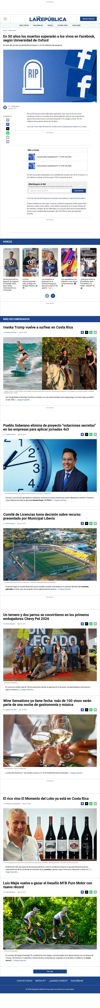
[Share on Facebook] (7, 124)
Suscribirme (78, 191)
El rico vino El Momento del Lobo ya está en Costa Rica (46, 799)
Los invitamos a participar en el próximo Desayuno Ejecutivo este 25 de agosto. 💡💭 (50, 283)
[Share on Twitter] (7, 128)
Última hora (12, 30)
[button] (88, 19)
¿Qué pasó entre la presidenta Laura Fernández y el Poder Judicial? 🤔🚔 (87, 283)
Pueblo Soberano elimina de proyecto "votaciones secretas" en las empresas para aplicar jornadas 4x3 (49, 427)
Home (5, 30)
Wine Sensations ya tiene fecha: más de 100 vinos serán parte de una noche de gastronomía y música (47, 703)
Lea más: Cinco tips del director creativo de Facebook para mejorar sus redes (57, 127)
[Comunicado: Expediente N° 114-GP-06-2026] (32, 166)
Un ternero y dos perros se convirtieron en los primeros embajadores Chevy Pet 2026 (46, 617)
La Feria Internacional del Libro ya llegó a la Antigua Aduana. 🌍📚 (30, 283)
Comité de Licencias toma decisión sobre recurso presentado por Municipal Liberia (42, 516)
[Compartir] (7, 141)
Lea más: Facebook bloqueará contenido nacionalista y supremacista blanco (56, 198)
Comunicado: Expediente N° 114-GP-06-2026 (54, 166)
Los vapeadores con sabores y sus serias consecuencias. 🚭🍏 (69, 282)
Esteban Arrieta (10, 434)
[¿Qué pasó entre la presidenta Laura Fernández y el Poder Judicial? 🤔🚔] (88, 262)
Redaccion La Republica (13, 803)
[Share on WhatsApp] (7, 133)
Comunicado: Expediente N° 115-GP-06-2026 (54, 157)
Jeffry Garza (15, 106)
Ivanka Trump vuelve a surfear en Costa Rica (38, 327)
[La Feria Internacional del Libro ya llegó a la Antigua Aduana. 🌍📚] (31, 262)
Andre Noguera (10, 523)
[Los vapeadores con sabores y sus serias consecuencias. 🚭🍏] (69, 262)
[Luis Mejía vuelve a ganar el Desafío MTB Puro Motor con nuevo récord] (50, 923)
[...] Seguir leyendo (22, 400)
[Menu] (6, 19)
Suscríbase (77, 981)
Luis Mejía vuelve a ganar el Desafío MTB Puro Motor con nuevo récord (47, 885)
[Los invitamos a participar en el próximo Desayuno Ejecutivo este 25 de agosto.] (50, 262)
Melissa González (11, 332)
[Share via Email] (7, 137)
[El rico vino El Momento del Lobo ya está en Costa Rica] (50, 834)
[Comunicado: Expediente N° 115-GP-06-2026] (32, 157)
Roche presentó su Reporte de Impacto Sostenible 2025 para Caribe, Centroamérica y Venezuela (11, 284)
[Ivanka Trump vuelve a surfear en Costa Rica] (50, 363)
